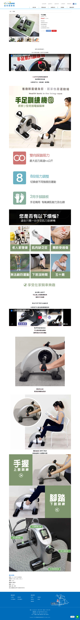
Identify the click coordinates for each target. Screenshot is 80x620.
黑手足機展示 (20, 599)
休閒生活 (53, 7)
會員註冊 (57, 3)
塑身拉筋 (43, 7)
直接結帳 (54, 30)
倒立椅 (34, 7)
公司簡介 (12, 597)
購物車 (69, 3)
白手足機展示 (13, 599)
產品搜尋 (44, 3)
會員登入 (50, 3)
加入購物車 (48, 30)
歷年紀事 (19, 597)
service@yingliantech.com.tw (42, 611)
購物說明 (63, 3)
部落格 (62, 7)
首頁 (10, 11)
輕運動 (13, 11)
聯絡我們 (72, 7)
